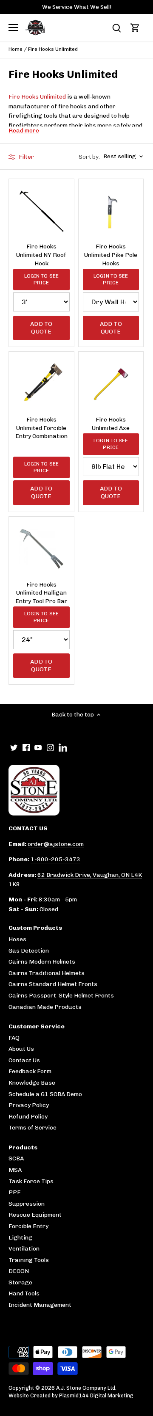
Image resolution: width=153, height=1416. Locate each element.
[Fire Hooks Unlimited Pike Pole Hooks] (111, 211)
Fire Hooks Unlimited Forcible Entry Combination (41, 428)
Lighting (20, 1237)
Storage (20, 1282)
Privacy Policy (28, 1105)
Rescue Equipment (35, 1214)
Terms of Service (32, 1127)
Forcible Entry (28, 1226)
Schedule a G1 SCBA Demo (45, 1094)
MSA (15, 1170)
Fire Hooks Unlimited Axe (111, 424)
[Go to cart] (135, 27)
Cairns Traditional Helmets (46, 973)
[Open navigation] (13, 27)
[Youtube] (38, 747)
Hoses (17, 939)
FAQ (14, 1037)
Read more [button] (23, 130)
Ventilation (24, 1248)
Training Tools (28, 1260)
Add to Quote (41, 327)
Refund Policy (28, 1116)
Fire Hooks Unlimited (37, 96)
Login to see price (41, 279)
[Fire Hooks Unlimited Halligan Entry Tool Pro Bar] (41, 549)
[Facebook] (26, 747)
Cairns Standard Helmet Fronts (52, 984)
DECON (18, 1271)
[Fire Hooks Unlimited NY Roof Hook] (41, 211)
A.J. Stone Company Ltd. (86, 1388)
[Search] (116, 27)
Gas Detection (28, 950)
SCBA (16, 1158)
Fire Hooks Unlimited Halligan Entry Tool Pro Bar (41, 593)
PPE (14, 1192)
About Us (21, 1048)
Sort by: (89, 157)
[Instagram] (50, 747)
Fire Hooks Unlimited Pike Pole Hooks (110, 255)
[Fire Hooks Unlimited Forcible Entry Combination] (41, 384)
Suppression (26, 1203)
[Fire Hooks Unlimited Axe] (111, 384)
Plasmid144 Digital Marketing (96, 1395)
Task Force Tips (31, 1181)
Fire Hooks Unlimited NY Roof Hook (41, 255)
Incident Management (39, 1305)
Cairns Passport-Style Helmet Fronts (61, 995)
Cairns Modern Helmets (41, 961)
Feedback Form (29, 1071)
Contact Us (24, 1060)
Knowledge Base (31, 1082)
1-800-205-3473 (55, 859)
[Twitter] (13, 747)
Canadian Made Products (45, 1007)
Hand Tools (24, 1293)
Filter (25, 156)
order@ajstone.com (56, 844)
